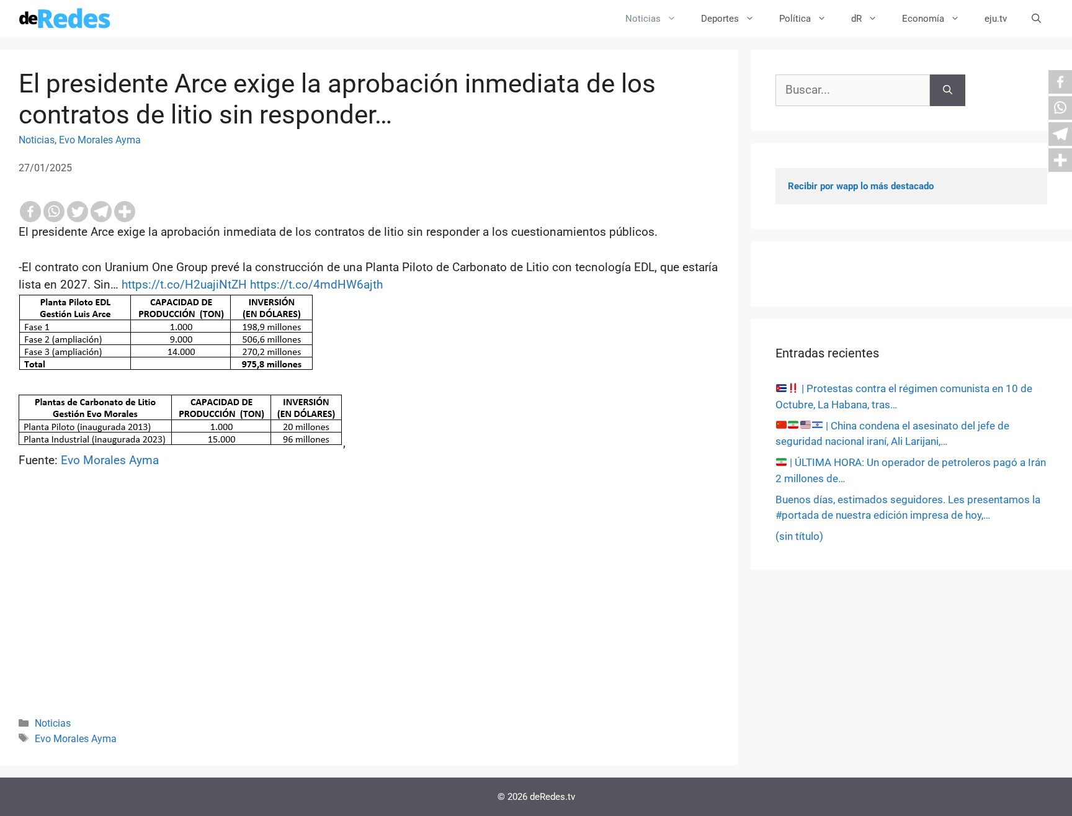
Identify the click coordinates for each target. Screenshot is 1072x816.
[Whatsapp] (54, 211)
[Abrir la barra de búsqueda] (1036, 18)
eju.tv (996, 18)
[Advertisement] (369, 609)
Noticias (643, 18)
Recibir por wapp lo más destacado (861, 186)
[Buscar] (947, 90)
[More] (124, 211)
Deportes (720, 18)
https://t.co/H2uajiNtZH (184, 284)
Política (795, 18)
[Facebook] (30, 211)
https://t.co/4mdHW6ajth (316, 284)
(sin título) (799, 536)
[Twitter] (77, 211)
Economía (923, 18)
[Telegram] (101, 211)
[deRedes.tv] (65, 18)
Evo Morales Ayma (100, 140)
